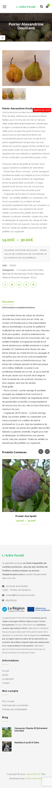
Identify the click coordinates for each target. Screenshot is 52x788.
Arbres (5, 675)
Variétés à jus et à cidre (26, 742)
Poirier (30, 274)
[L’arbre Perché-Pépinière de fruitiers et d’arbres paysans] (26, 6)
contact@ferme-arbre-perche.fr (20, 595)
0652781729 (11, 600)
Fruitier (40, 270)
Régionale (38, 274)
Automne (31, 270)
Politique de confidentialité (14, 709)
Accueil (5, 671)
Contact (5, 683)
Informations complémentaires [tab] (18, 307)
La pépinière (8, 679)
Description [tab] (8, 302)
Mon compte (8, 701)
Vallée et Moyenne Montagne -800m (19, 277)
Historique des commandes (15, 705)
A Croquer (21, 270)
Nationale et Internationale (14, 274)
